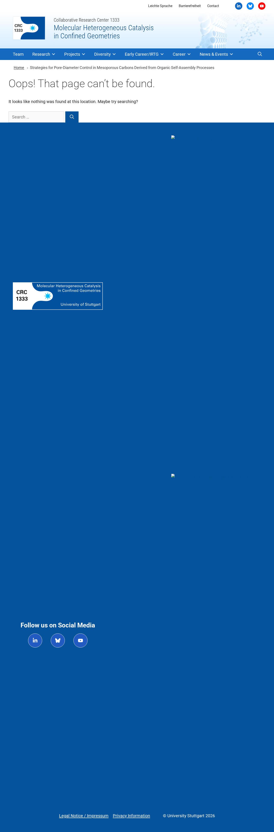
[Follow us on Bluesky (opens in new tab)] (58, 640)
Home (19, 67)
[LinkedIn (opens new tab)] (238, 6)
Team (18, 54)
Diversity (102, 54)
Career (179, 54)
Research (41, 54)
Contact (213, 6)
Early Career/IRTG (142, 54)
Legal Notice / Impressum (84, 815)
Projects (72, 54)
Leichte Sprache (160, 6)
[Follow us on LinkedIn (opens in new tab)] (35, 640)
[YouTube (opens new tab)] (250, 6)
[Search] (72, 117)
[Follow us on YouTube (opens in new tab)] (80, 640)
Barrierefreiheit (190, 6)
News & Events (214, 54)
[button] (259, 54)
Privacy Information (131, 815)
